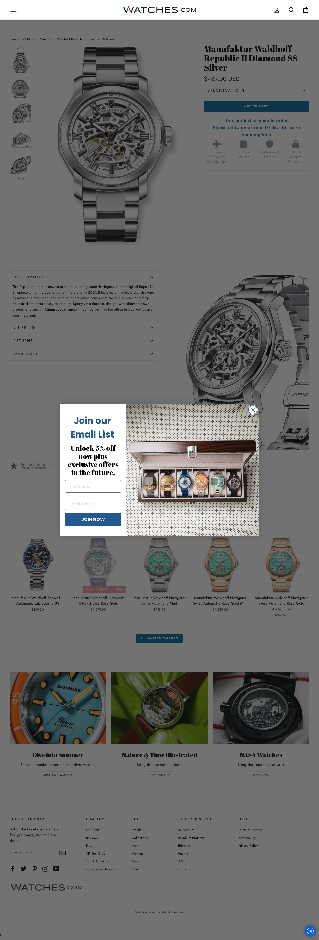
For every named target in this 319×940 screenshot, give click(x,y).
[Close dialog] (252, 410)
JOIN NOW (93, 519)
